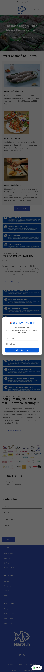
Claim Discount (22, 350)
